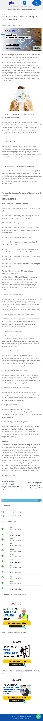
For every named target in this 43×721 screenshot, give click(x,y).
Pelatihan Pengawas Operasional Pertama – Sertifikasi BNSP (34, 485)
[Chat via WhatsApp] (38, 716)
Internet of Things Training (14, 70)
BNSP (38, 170)
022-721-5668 (16, 516)
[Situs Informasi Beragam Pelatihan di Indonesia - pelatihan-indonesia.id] (12, 3)
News (3, 14)
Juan (19, 25)
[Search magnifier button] (40, 501)
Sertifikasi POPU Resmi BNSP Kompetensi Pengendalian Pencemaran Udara (11, 485)
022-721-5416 (16, 512)
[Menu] (24, 3)
